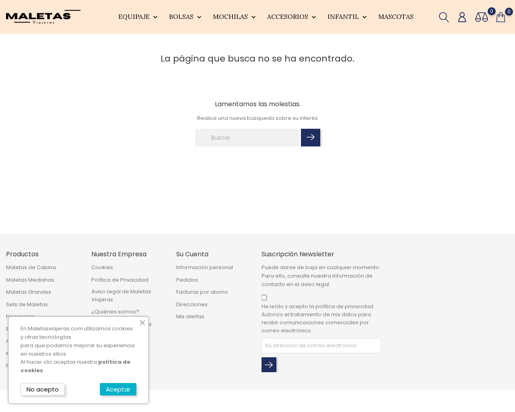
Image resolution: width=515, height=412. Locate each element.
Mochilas (235, 16)
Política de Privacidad (119, 280)
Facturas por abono (202, 292)
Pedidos (187, 280)
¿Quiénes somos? (115, 311)
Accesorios (292, 16)
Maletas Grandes (28, 292)
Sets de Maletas (27, 304)
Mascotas (396, 16)
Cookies (102, 267)
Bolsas (186, 16)
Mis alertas (190, 316)
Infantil (348, 16)
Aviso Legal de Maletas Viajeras (121, 295)
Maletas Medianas (30, 280)
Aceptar (118, 389)
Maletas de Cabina (31, 267)
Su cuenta (192, 254)
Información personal (204, 267)
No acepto (43, 389)
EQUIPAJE (138, 16)
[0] (481, 17)
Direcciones (192, 304)
